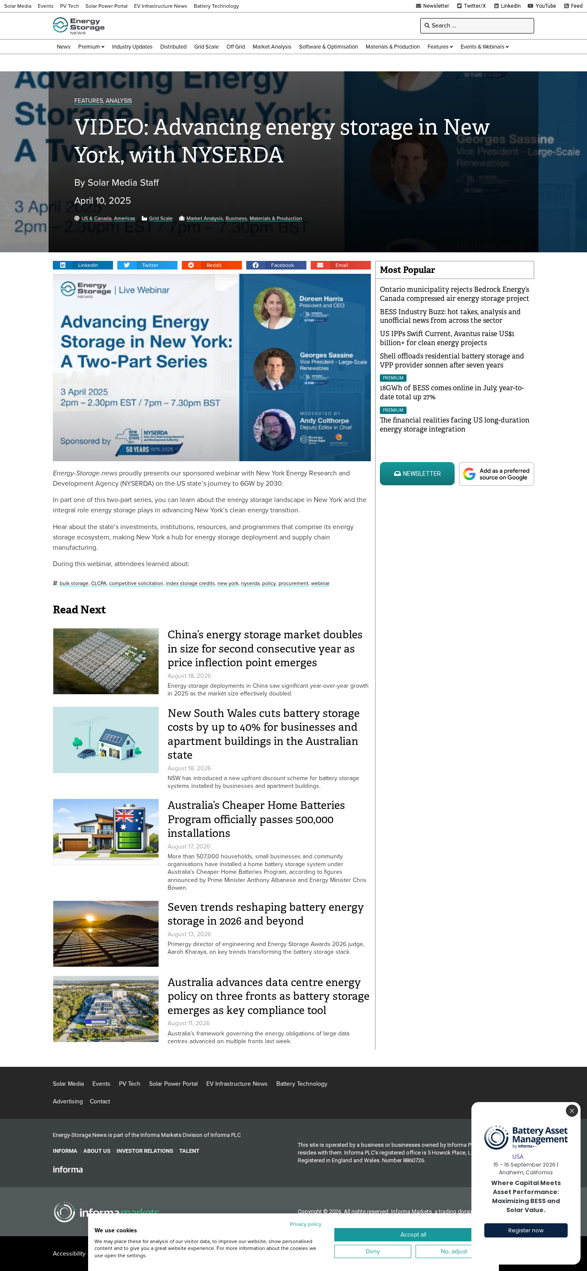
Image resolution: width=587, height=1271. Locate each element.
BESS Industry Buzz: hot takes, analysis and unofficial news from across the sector (450, 316)
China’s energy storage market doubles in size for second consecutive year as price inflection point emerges (265, 648)
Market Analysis (204, 218)
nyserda (250, 583)
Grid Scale (161, 218)
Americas (124, 218)
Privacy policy (305, 1224)
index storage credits (190, 583)
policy (269, 583)
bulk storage (74, 583)
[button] (83, 265)
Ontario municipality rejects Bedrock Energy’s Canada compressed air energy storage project (454, 294)
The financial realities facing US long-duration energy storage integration (454, 425)
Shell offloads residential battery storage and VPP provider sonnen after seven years (452, 361)
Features (88, 101)
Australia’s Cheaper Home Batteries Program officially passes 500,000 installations (256, 819)
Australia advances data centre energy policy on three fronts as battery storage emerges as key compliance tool (269, 996)
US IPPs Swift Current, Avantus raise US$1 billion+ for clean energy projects (447, 338)
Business (236, 218)
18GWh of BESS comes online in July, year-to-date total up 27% (452, 392)
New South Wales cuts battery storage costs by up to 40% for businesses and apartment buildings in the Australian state (264, 734)
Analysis (119, 101)
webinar (320, 583)
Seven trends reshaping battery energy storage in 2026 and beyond (266, 914)
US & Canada (96, 218)
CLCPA (99, 583)
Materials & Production (276, 218)
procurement (293, 583)
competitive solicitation (136, 583)
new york (227, 583)
